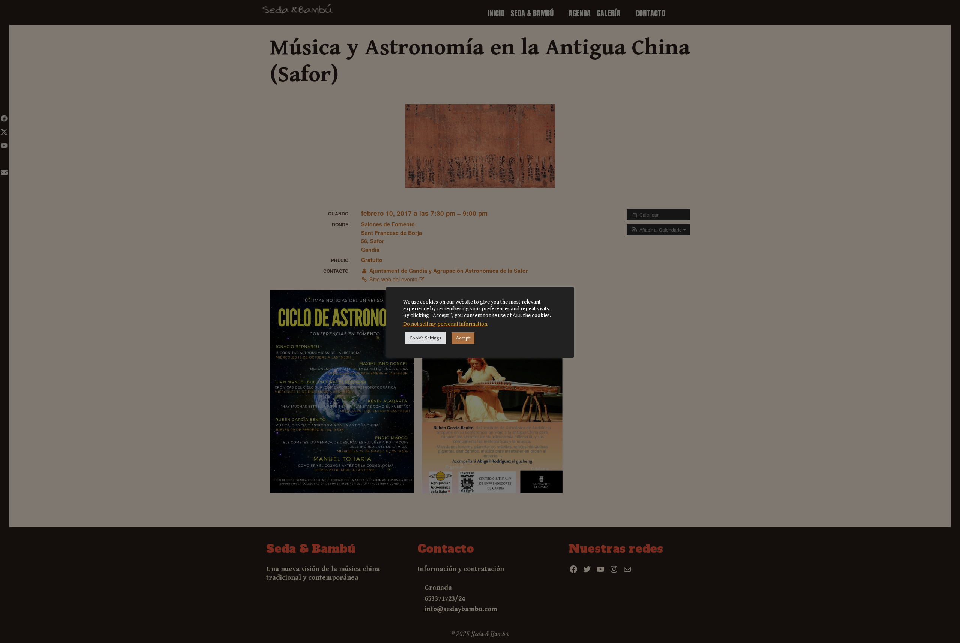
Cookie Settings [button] (425, 338)
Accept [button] (463, 338)
